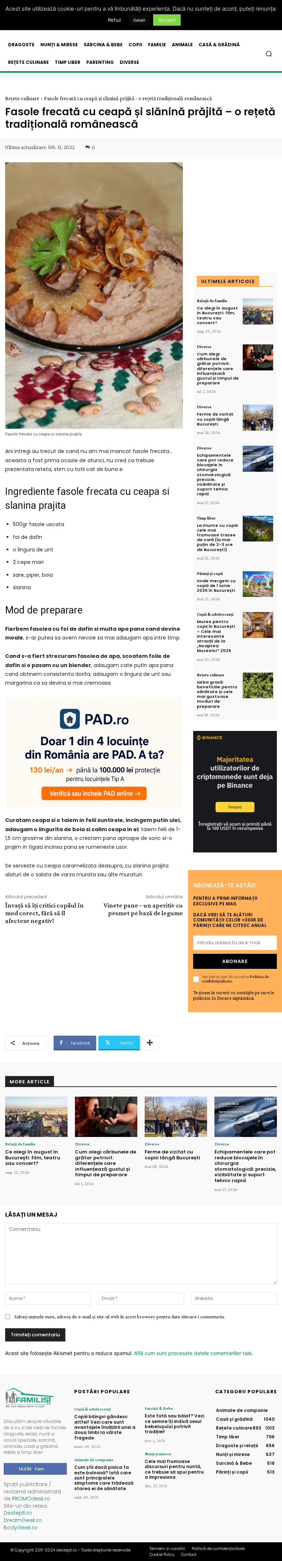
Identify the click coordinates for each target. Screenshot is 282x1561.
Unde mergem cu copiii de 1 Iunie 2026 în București (216, 585)
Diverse (204, 346)
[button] (269, 54)
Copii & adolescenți (215, 614)
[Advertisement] (94, 979)
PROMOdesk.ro (31, 1498)
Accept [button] (167, 20)
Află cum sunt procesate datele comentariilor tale (193, 1353)
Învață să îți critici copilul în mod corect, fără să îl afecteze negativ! (44, 913)
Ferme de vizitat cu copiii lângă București (215, 419)
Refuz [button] (114, 20)
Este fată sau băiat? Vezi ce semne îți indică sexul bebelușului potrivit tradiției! (174, 1424)
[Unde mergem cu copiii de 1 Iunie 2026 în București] (258, 584)
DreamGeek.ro (23, 1520)
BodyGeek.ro (20, 1527)
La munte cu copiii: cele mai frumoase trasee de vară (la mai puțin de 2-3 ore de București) (218, 537)
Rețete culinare (22, 98)
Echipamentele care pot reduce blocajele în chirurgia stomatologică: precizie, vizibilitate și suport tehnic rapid (215, 474)
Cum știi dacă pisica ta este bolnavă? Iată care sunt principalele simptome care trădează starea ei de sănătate (103, 1478)
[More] (150, 1043)
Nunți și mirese (158, 1454)
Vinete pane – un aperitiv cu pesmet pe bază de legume (143, 909)
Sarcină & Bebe (159, 1408)
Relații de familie (212, 300)
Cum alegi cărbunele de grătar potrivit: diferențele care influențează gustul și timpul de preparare (218, 368)
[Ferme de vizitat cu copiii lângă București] (258, 418)
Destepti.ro (18, 1513)
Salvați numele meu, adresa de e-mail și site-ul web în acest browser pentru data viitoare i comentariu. (119, 1316)
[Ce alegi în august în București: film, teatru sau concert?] (258, 311)
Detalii (139, 20)
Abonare (235, 961)
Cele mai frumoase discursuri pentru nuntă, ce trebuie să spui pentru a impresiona (174, 1469)
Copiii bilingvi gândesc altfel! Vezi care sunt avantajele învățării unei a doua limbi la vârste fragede (104, 1427)
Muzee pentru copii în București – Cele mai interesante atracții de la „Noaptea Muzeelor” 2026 (216, 636)
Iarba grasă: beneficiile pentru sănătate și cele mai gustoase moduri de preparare (217, 694)
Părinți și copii (210, 573)
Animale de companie (93, 1459)
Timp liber (206, 518)
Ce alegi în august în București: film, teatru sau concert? (217, 315)
